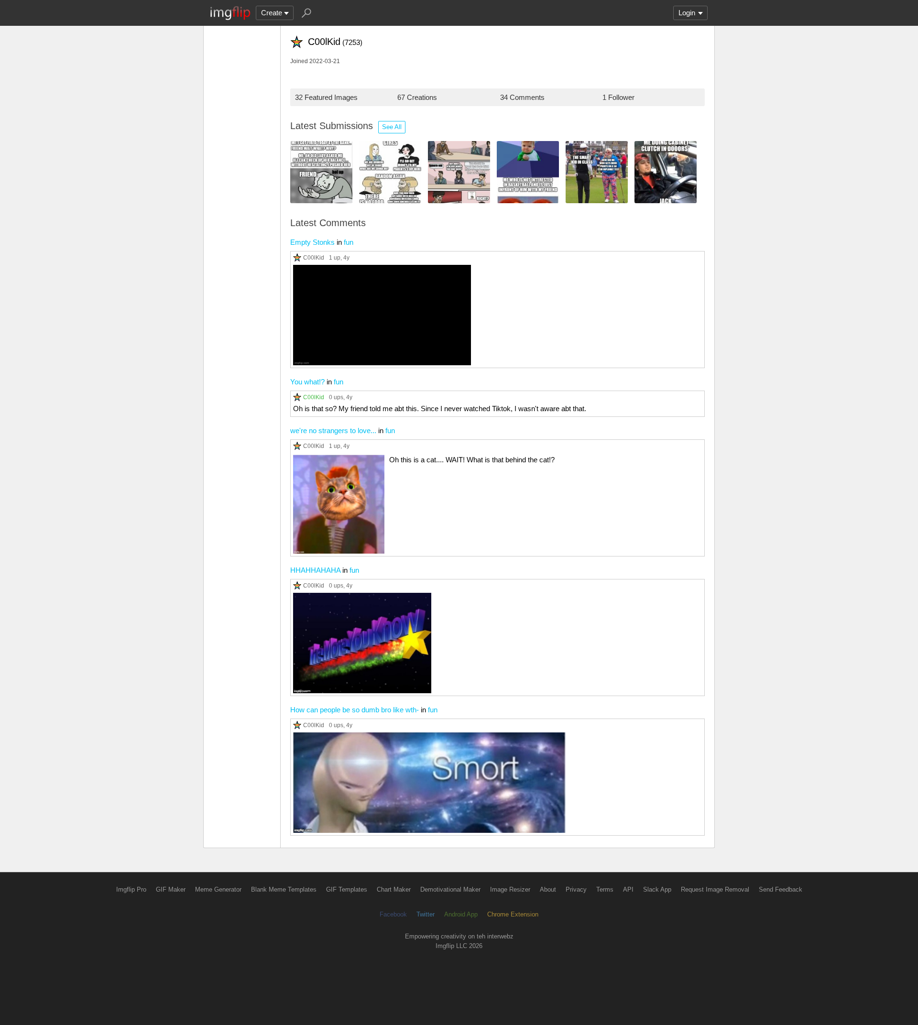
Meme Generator (218, 889)
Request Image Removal (715, 889)
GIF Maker (171, 889)
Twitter (425, 914)
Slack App (657, 889)
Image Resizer (510, 889)
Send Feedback (780, 889)
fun (348, 242)
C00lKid (313, 257)
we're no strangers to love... (333, 430)
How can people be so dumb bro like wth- (354, 710)
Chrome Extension (512, 914)
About (548, 889)
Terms (604, 889)
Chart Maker (394, 889)
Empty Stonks (312, 242)
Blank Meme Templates (284, 889)
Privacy (576, 889)
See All (392, 127)
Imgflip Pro (131, 889)
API (628, 889)
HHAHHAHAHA (315, 570)
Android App (461, 914)
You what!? (307, 382)
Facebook (393, 914)
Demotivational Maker (450, 889)
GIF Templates (346, 889)
